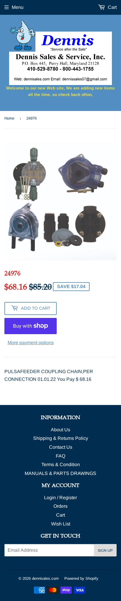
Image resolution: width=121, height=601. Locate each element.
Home (9, 118)
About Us (60, 429)
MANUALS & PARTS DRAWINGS (60, 473)
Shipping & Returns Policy (60, 438)
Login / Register (60, 497)
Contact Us (60, 447)
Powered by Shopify (81, 578)
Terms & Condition (60, 464)
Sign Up (105, 550)
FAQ (60, 455)
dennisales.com (45, 578)
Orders (60, 506)
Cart (112, 7)
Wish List (60, 523)
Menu (17, 7)
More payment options (31, 342)
